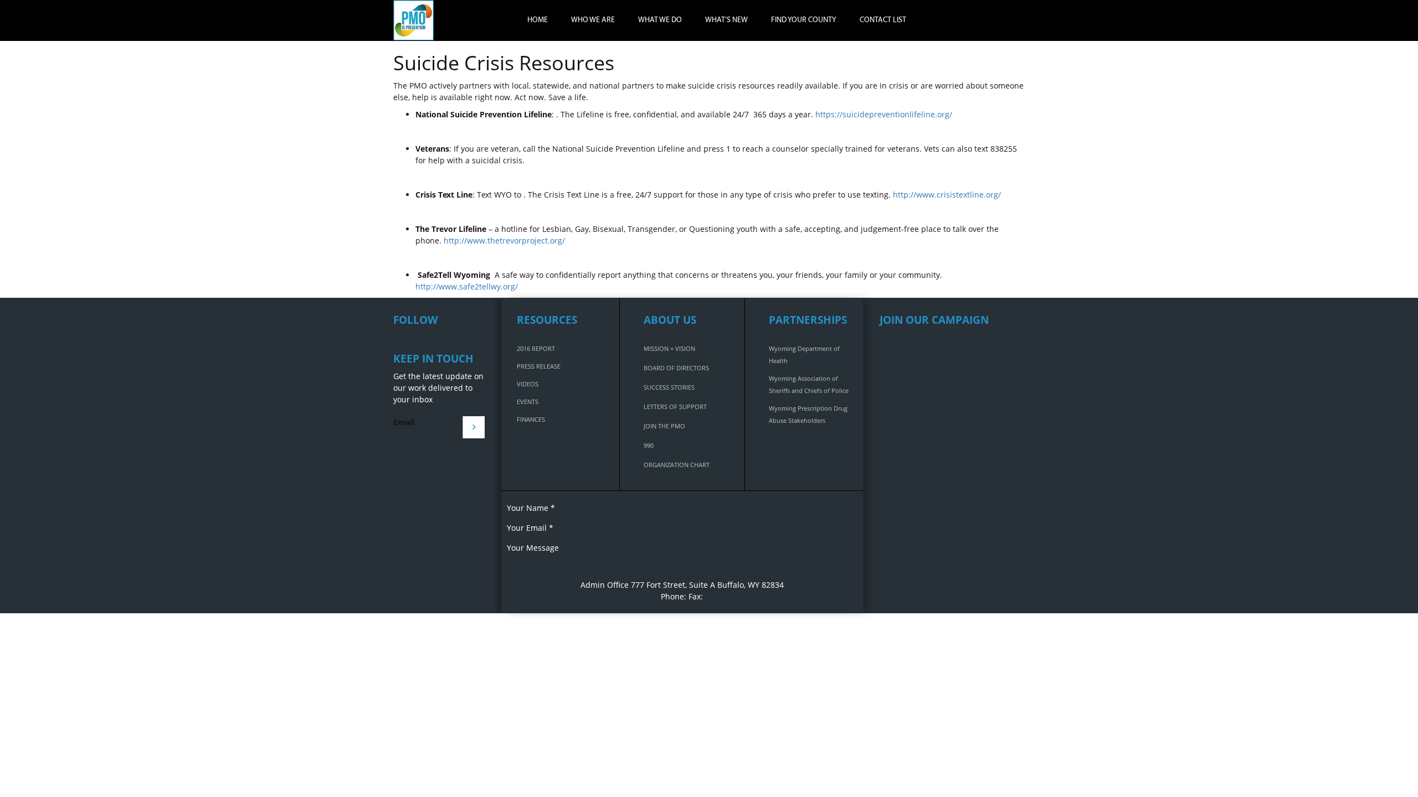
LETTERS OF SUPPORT (675, 406)
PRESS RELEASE (539, 366)
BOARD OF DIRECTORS (676, 368)
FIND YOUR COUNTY (803, 20)
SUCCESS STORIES (669, 387)
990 (649, 445)
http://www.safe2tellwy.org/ (466, 286)
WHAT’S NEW (726, 20)
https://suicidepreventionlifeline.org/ (883, 114)
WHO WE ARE (593, 20)
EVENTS (527, 401)
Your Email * (530, 527)
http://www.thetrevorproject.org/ (504, 240)
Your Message (533, 547)
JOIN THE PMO (664, 426)
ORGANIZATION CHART (677, 464)
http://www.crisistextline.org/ (947, 194)
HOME (537, 20)
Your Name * (531, 508)
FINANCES (531, 419)
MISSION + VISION (669, 348)
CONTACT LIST (883, 20)
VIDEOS (527, 384)
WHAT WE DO (660, 20)
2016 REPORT (536, 348)
